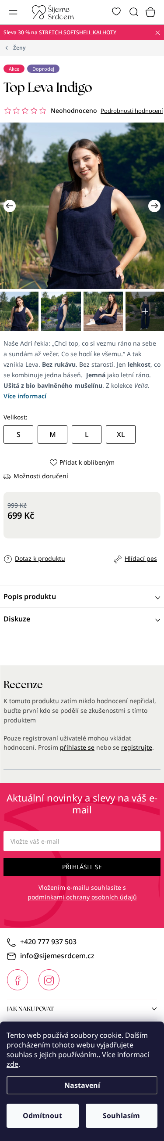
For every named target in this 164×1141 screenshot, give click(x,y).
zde (12, 1064)
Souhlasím (121, 1115)
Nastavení (82, 1085)
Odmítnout (42, 1115)
